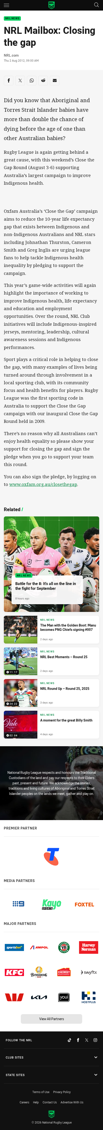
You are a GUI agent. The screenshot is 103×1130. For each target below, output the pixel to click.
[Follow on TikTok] (69, 1040)
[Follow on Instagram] (95, 1040)
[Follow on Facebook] (78, 1040)
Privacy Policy (62, 1092)
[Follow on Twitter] (87, 1040)
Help (36, 1102)
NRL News (12, 18)
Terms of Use (40, 1092)
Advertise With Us (72, 1102)
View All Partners (51, 1019)
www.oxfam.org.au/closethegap (43, 484)
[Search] (96, 5)
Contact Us (50, 1102)
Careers (24, 1102)
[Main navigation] (6, 5)
